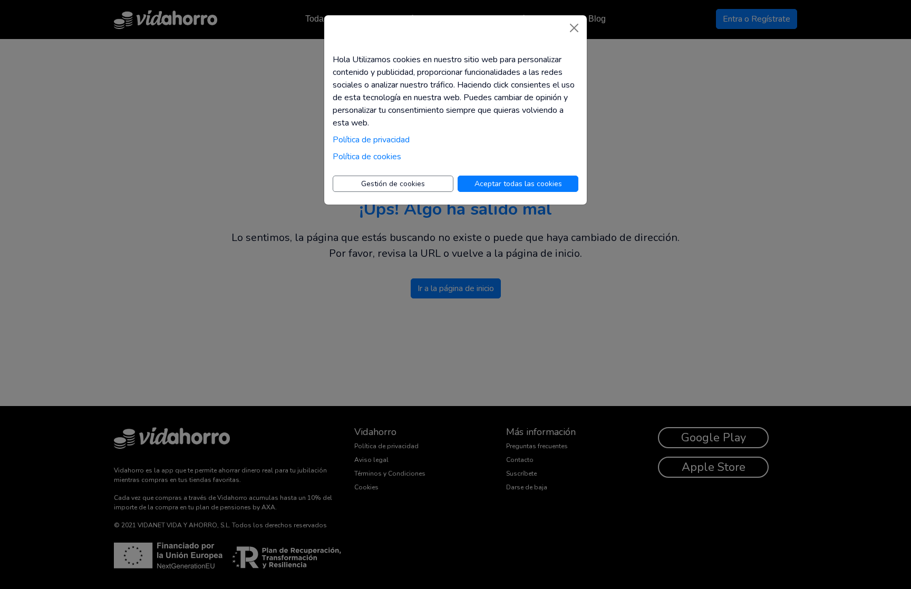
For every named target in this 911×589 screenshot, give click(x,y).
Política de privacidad (371, 140)
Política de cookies (367, 156)
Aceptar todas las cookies (518, 184)
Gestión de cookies (393, 184)
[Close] (574, 28)
